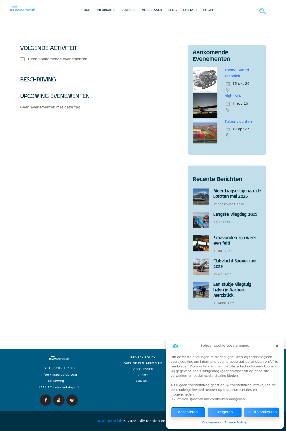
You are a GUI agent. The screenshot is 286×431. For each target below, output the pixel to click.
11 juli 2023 (222, 251)
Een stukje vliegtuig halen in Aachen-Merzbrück (232, 290)
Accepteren (188, 412)
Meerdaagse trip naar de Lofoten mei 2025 (237, 194)
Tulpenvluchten (238, 122)
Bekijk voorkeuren (261, 412)
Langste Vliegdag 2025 (235, 215)
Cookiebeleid (212, 422)
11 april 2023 (224, 303)
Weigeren (225, 412)
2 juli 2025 (221, 222)
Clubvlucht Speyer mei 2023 (234, 264)
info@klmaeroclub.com (59, 374)
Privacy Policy (235, 422)
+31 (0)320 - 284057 (59, 368)
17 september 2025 (228, 204)
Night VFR (233, 96)
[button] (277, 346)
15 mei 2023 (222, 274)
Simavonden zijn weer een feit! (234, 240)
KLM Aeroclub (110, 421)
